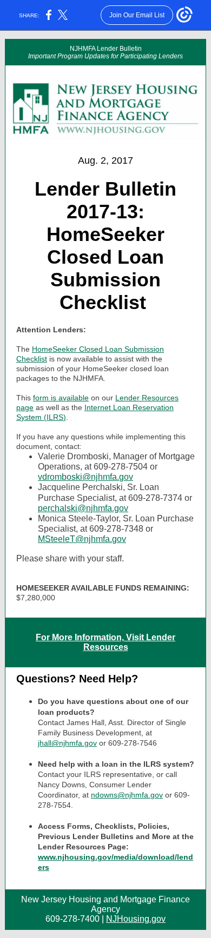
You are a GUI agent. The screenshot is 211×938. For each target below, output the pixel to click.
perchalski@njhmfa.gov (83, 508)
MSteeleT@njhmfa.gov (82, 539)
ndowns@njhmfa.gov (127, 794)
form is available (61, 397)
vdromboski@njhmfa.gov (85, 476)
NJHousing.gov (136, 918)
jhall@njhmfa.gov (67, 743)
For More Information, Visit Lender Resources (105, 642)
